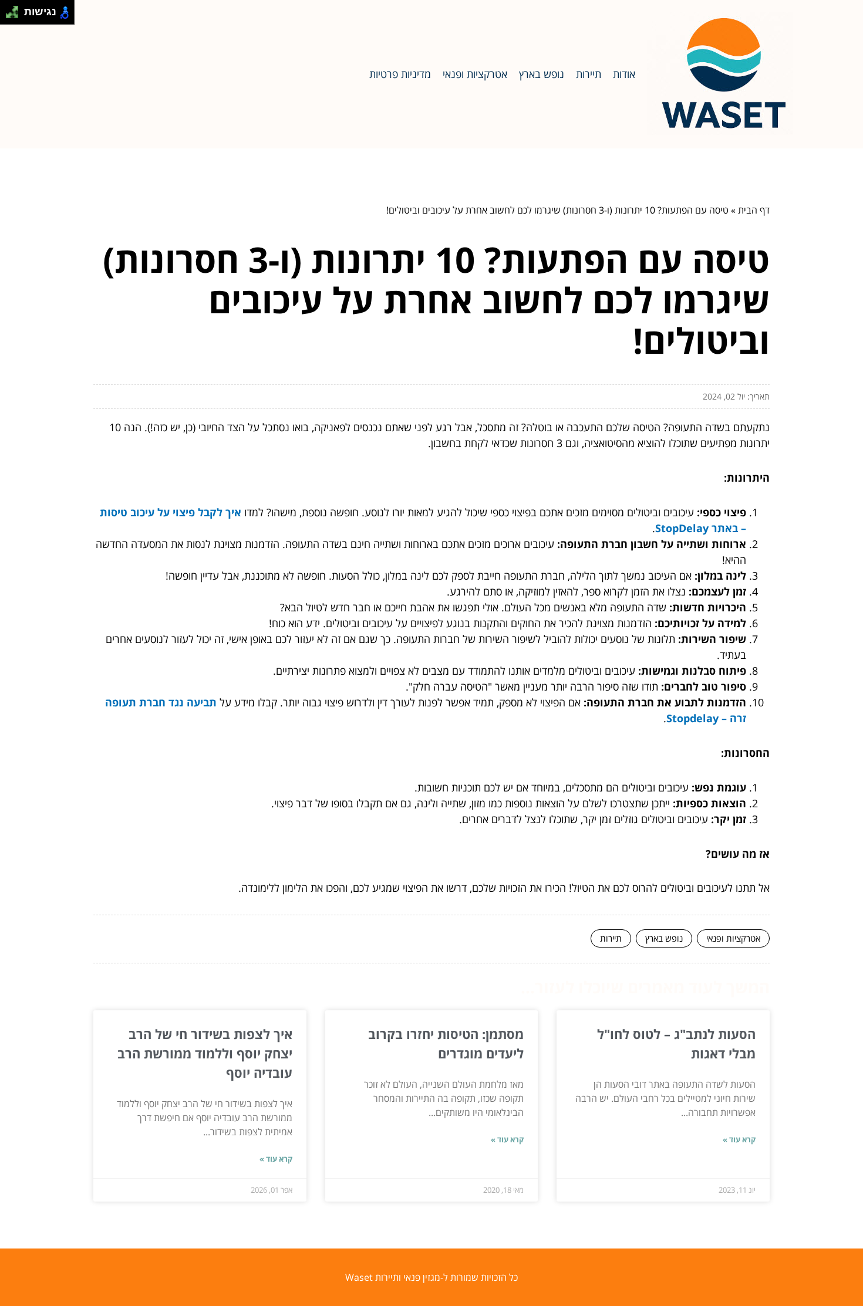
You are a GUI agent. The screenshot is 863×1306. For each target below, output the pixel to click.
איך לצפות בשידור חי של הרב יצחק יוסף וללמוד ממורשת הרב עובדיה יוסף (204, 1053)
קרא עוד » (739, 1139)
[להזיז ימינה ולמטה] (15, 15)
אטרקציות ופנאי (475, 74)
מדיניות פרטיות (400, 74)
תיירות (588, 74)
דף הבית (754, 210)
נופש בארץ (541, 74)
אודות (624, 74)
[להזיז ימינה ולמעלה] (15, 9)
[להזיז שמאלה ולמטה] (9, 15)
